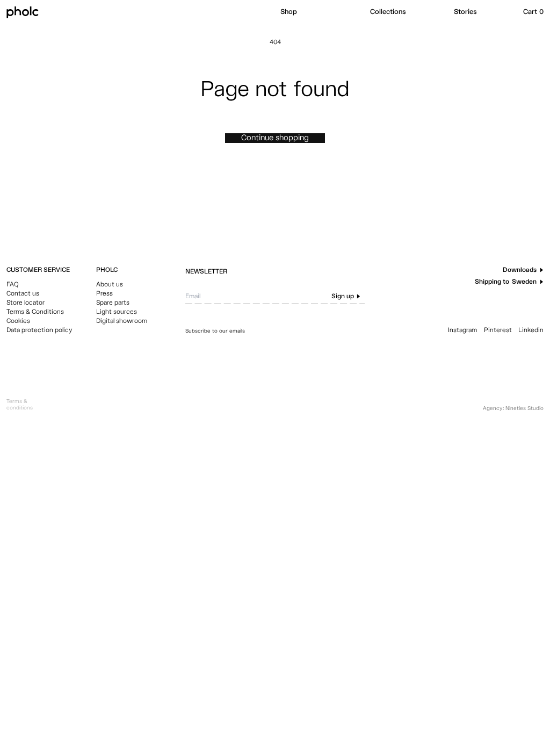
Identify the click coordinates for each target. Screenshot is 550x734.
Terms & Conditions (35, 312)
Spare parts (112, 303)
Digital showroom (121, 321)
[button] (320, 12)
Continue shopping (275, 138)
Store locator (25, 303)
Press (104, 294)
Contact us (22, 294)
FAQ (12, 285)
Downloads (520, 270)
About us (109, 285)
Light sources (116, 312)
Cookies (18, 321)
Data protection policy (39, 330)
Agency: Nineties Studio (513, 408)
